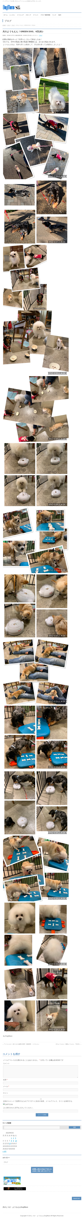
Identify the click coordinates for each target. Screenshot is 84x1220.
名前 (5, 1080)
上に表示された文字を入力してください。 (18, 1108)
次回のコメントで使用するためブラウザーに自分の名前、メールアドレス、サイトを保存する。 (38, 1101)
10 (16, 1141)
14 (10, 1143)
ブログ (40, 35)
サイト (5, 1093)
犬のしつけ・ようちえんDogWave (39, 1216)
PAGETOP (76, 1198)
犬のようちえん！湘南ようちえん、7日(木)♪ (68, 1044)
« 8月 (4, 1151)
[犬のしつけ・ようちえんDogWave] (12, 8)
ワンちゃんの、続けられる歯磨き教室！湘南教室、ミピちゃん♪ (21, 1044)
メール (6, 1086)
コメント (6, 1063)
